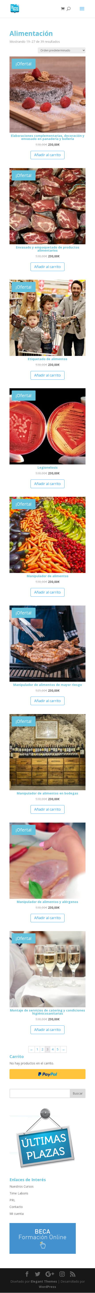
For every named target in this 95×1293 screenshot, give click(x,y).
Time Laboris (19, 1193)
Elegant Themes (44, 1281)
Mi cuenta (17, 1213)
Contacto (16, 1207)
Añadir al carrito (47, 154)
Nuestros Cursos (22, 1186)
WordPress (47, 1287)
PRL (12, 1200)
